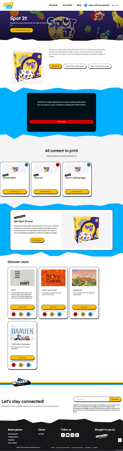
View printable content (23, 30)
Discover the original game (75, 66)
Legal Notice (88, 447)
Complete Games (13, 437)
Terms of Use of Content (63, 447)
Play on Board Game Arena (100, 66)
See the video (61, 121)
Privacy (53, 447)
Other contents (12, 443)
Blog (79, 5)
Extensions (11, 440)
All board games (13, 434)
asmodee (41, 434)
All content (67, 5)
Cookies (95, 447)
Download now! (14, 192)
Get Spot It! (55, 66)
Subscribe (115, 399)
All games (53, 5)
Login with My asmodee (98, 5)
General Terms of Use (77, 447)
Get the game (37, 240)
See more (22, 307)
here (86, 408)
